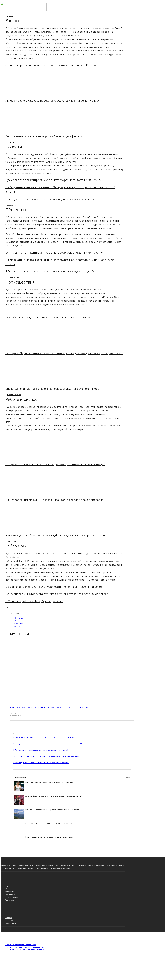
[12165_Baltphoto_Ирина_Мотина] (24, 494)
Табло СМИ (11, 541)
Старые (17, 621)
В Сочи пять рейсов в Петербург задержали (34, 601)
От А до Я (18, 626)
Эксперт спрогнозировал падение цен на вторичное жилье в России (50, 65)
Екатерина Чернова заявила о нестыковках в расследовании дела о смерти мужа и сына (64, 353)
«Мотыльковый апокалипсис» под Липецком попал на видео (49, 707)
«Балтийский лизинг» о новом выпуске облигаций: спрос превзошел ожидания (46, 756)
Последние (18, 618)
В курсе (10, 16)
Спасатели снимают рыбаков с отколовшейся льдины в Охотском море (52, 388)
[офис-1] (24, 529)
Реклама (8, 918)
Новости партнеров (72, 777)
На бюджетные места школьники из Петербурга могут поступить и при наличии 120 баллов (50, 744)
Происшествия (13, 277)
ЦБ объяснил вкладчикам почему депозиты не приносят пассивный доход (54, 586)
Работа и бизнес (14, 395)
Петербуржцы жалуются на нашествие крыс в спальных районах (47, 317)
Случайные (18, 623)
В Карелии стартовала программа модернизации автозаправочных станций (55, 464)
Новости (10, 142)
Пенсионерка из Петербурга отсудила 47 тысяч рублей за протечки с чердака (56, 594)
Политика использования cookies (20, 945)
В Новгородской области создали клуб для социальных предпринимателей (55, 535)
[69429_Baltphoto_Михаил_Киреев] (24, 458)
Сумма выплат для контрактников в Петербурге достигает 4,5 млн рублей (54, 180)
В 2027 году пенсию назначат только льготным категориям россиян (41, 763)
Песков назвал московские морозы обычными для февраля (44, 136)
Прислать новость (12, 923)
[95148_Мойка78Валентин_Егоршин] (24, 382)
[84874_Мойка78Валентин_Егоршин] (24, 130)
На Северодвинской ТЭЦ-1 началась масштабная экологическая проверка (54, 499)
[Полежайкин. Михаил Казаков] (24, 94)
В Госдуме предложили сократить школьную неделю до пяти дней (49, 199)
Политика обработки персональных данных (25, 947)
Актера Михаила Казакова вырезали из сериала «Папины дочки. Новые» (52, 100)
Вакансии (9, 920)
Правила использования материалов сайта (24, 949)
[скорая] (24, 347)
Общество (11, 205)
